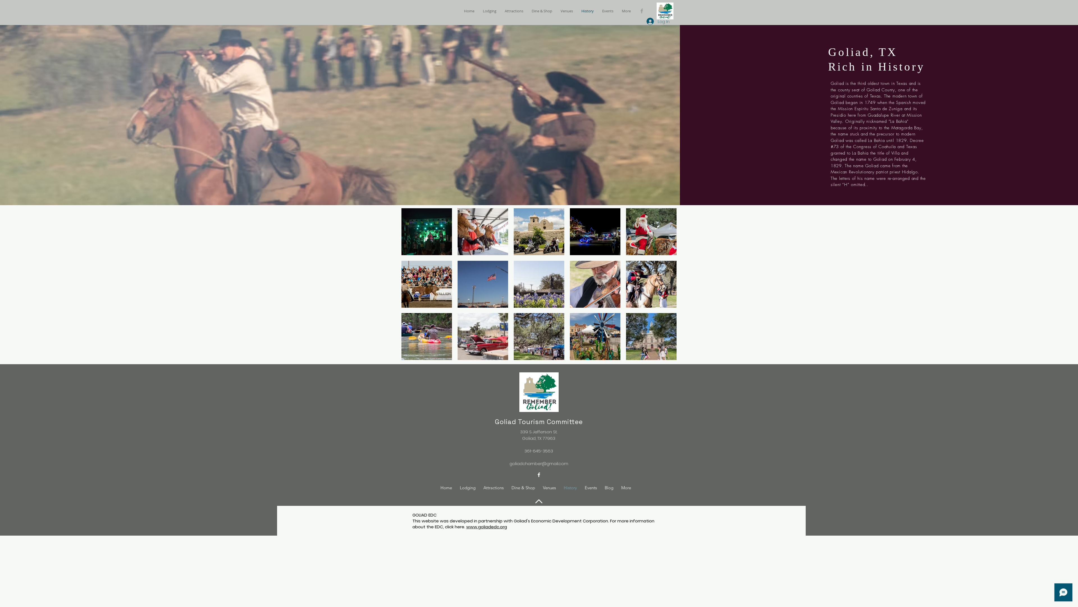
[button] (426, 231)
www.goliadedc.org (486, 527)
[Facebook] (642, 11)
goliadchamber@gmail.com (539, 463)
